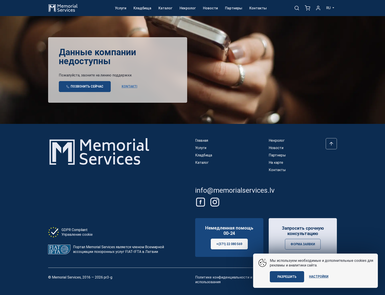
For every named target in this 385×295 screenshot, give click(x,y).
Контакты (258, 8)
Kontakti (129, 86)
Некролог (188, 8)
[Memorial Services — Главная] (63, 7)
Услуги (120, 8)
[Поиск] (296, 8)
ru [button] (329, 8)
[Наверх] (331, 143)
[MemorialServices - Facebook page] (201, 202)
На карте (276, 162)
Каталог (165, 8)
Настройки (318, 276)
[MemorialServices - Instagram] (214, 202)
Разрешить (287, 277)
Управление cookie (77, 234)
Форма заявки (303, 244)
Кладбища (142, 8)
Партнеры (233, 8)
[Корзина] (307, 8)
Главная (201, 140)
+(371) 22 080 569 (229, 244)
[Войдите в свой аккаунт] (318, 8)
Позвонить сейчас (86, 86)
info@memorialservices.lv (235, 190)
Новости (210, 8)
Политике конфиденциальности (222, 277)
